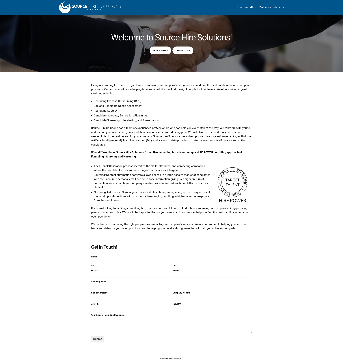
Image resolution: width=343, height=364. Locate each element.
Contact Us (279, 7)
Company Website (181, 292)
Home (239, 7)
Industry (177, 304)
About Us (249, 7)
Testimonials (265, 7)
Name (94, 256)
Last (174, 265)
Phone (176, 270)
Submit (97, 339)
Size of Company (99, 292)
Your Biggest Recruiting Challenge (107, 315)
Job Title (95, 304)
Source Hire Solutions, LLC (174, 358)
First (92, 265)
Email (94, 270)
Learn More (160, 50)
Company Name (99, 281)
